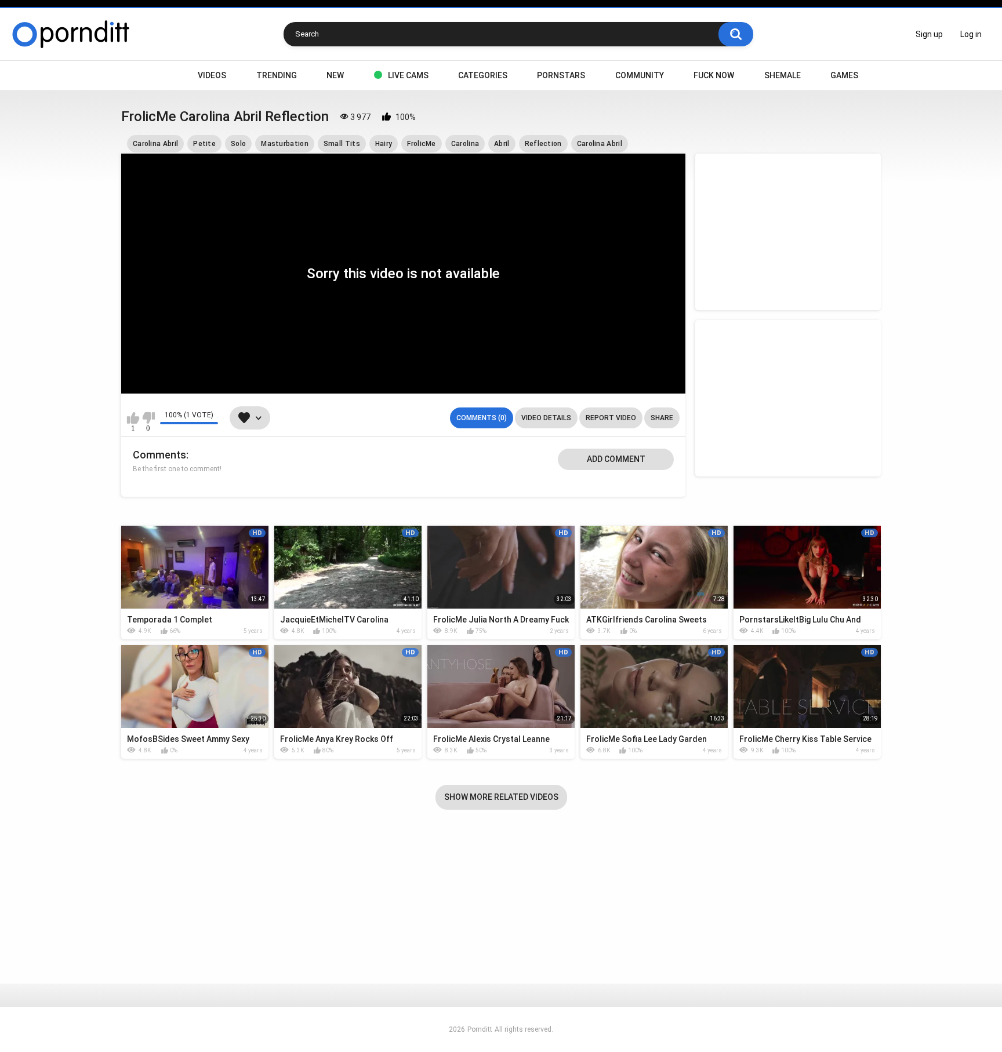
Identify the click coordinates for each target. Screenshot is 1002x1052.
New (335, 75)
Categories (482, 75)
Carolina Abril (155, 144)
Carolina (465, 144)
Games (844, 75)
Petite (204, 144)
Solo (238, 144)
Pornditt (479, 1029)
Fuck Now (714, 75)
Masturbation (284, 144)
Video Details (546, 418)
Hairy (384, 144)
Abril (502, 144)
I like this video (133, 418)
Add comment (616, 459)
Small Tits (342, 144)
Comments (159, 455)
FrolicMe (421, 144)
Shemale (782, 75)
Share (662, 418)
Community (639, 75)
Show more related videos (501, 797)
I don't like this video (148, 418)
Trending (276, 75)
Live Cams (408, 75)
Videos (212, 75)
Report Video (611, 418)
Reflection (543, 144)
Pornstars (561, 75)
